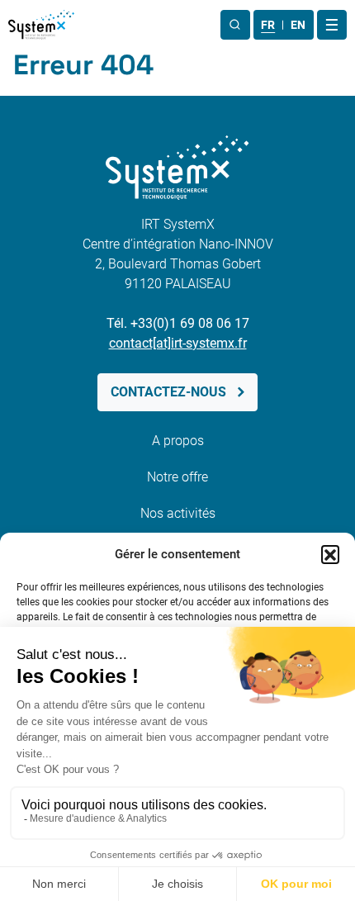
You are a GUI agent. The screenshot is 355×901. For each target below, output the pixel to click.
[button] (330, 554)
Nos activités (177, 513)
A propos (178, 440)
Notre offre (177, 477)
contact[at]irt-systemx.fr (178, 343)
